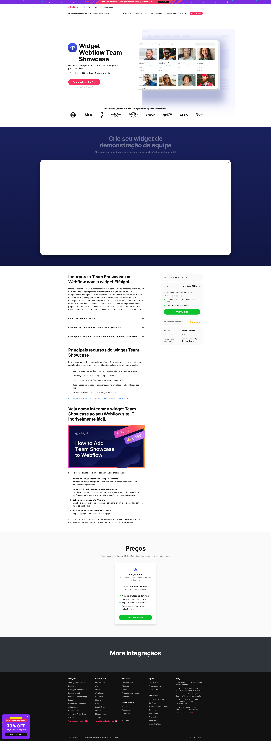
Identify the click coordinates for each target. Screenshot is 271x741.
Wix (96, 686)
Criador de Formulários (77, 714)
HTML (97, 704)
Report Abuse (154, 690)
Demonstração (140, 13)
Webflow (98, 690)
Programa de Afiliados (130, 693)
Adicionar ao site (135, 617)
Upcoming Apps (155, 724)
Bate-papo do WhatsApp (77, 697)
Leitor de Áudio (74, 711)
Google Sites (100, 707)
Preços (183, 13)
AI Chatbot (72, 718)
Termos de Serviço (91, 737)
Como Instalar (171, 13)
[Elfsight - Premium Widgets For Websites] (73, 7)
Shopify (98, 700)
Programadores (128, 697)
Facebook (126, 710)
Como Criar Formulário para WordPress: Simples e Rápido (187, 708)
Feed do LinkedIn (74, 693)
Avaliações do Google (76, 683)
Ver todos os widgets (77, 721)
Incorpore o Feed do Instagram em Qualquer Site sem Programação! (189, 695)
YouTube (125, 720)
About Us (125, 686)
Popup (70, 700)
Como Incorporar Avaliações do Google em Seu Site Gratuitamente (189, 689)
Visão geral (127, 13)
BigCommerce (100, 714)
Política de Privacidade (109, 737)
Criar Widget (196, 13)
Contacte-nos (127, 683)
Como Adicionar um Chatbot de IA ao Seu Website (189, 684)
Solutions (152, 703)
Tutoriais (152, 710)
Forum (124, 706)
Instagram (126, 713)
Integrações (153, 713)
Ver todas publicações (184, 713)
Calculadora (73, 707)
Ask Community (155, 686)
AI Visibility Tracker (156, 699)
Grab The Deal (15, 734)
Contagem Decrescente (77, 690)
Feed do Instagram (75, 686)
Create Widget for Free (84, 82)
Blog (95, 7)
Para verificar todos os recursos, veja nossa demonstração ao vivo (98, 398)
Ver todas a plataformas (106, 721)
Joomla (98, 718)
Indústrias (153, 720)
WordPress (99, 693)
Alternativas (153, 717)
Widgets (87, 7)
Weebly (98, 711)
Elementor (99, 697)
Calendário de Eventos (77, 704)
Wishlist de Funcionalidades (159, 706)
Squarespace (100, 683)
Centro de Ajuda (106, 7)
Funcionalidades (156, 13)
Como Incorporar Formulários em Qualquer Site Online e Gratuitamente (188, 701)
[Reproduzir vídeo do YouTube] (106, 446)
